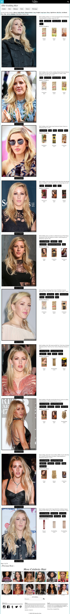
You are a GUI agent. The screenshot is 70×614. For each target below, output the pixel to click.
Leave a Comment (19, 68)
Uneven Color (25, 14)
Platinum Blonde (29, 12)
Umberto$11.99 (44, 39)
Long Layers (43, 12)
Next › (12, 565)
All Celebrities (35, 597)
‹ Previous (5, 565)
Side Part (59, 12)
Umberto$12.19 (54, 312)
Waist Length (64, 406)
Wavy (2, 14)
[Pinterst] (21, 608)
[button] (2, 1)
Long (34, 12)
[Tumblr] (12, 608)
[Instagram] (4, 608)
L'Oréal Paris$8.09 (44, 93)
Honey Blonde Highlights (56, 351)
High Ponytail (50, 294)
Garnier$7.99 (64, 369)
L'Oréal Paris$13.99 (54, 260)
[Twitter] (16, 608)
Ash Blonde (64, 12)
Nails (21, 9)
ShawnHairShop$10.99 (64, 422)
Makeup (16, 9)
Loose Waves (48, 21)
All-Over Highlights (11, 14)
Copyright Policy (56, 609)
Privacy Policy (49, 609)
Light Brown (53, 12)
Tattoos (28, 9)
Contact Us (31, 610)
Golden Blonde (20, 12)
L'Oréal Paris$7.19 (64, 146)
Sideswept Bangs (49, 297)
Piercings (34, 9)
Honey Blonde (43, 130)
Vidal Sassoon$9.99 (64, 260)
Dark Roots (19, 14)
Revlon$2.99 (64, 39)
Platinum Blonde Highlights (54, 244)
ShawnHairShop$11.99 (54, 369)
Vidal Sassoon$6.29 (44, 201)
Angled (41, 185)
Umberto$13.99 (64, 201)
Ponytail (42, 297)
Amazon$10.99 (54, 481)
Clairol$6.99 (44, 260)
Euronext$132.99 (44, 531)
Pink (5, 14)
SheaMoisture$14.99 (44, 146)
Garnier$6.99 (54, 39)
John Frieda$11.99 (54, 146)
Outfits (4, 9)
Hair (9, 9)
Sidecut (15, 12)
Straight (38, 12)
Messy (48, 12)
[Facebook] (8, 608)
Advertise (26, 610)
